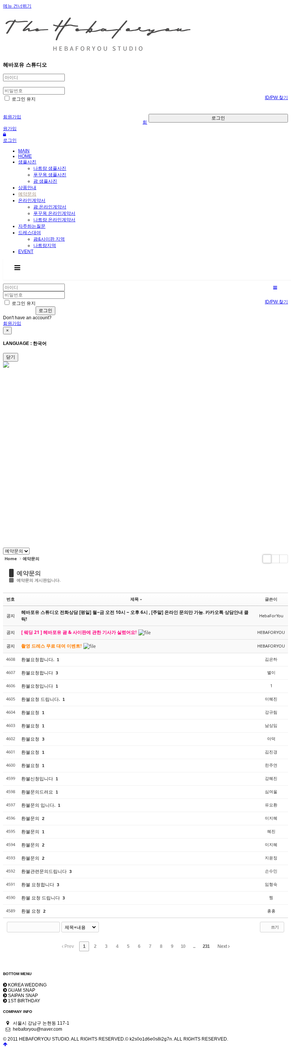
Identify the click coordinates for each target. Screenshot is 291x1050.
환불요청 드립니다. (41, 699)
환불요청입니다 (37, 686)
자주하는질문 (31, 226)
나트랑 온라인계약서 (54, 219)
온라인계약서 (31, 200)
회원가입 (12, 117)
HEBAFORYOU (271, 632)
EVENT (25, 251)
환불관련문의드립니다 (44, 871)
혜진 (271, 831)
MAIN (24, 151)
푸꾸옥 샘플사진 (49, 174)
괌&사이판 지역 (49, 239)
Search (55, 927)
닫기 (10, 357)
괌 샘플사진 (45, 181)
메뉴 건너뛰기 (17, 6)
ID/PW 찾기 (276, 97)
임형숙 (271, 884)
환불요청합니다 (37, 672)
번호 (10, 599)
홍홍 (271, 910)
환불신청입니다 (37, 778)
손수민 (271, 871)
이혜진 (271, 699)
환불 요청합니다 (38, 884)
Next (222, 946)
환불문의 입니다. (38, 805)
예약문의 (27, 194)
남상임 (271, 725)
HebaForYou (271, 615)
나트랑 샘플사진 (49, 168)
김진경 (271, 752)
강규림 (271, 712)
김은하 (271, 659)
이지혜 (271, 818)
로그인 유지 (23, 99)
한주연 (271, 765)
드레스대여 (29, 232)
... (194, 946)
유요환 (271, 805)
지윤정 (271, 858)
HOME (25, 156)
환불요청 (31, 712)
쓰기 (274, 927)
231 (206, 946)
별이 (271, 672)
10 (183, 946)
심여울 (271, 791)
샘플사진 (27, 162)
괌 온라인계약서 (49, 207)
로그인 (218, 118)
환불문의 (31, 818)
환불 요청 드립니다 (41, 898)
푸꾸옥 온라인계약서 (54, 213)
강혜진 (271, 778)
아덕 (271, 738)
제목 (134, 599)
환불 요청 (31, 911)
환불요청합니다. (38, 659)
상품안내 (27, 187)
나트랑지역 (44, 245)
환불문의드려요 (37, 792)
